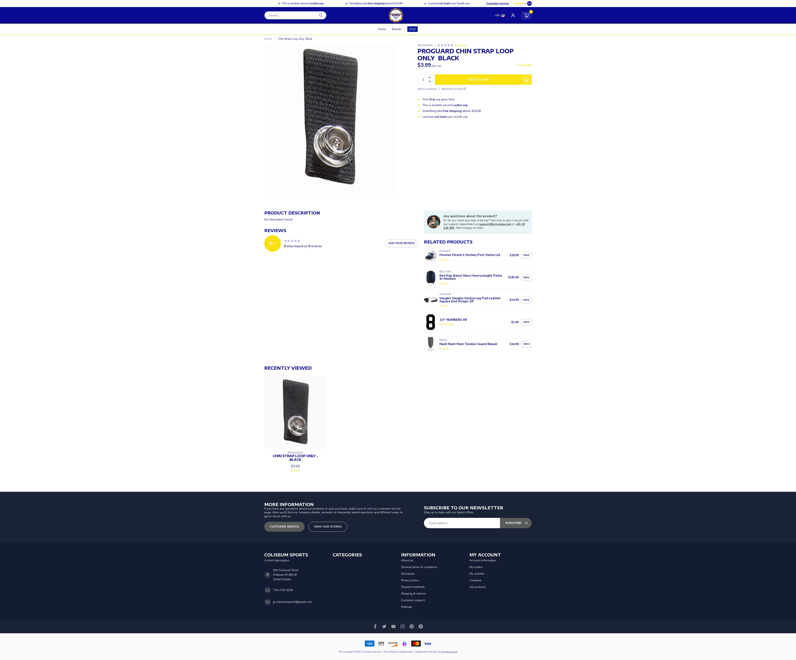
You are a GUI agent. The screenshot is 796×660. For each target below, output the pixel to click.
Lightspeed (405, 651)
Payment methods (413, 587)
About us (407, 560)
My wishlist (477, 574)
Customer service (497, 3)
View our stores (328, 527)
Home (382, 29)
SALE (412, 29)
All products (478, 587)
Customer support (413, 600)
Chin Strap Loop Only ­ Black (295, 39)
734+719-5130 (283, 590)
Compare (475, 580)
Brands (396, 29)
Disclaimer (408, 574)
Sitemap (406, 607)
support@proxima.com (495, 224)
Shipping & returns (413, 594)
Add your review (401, 243)
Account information (483, 560)
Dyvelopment (449, 651)
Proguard (425, 45)
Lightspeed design (426, 651)
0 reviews (460, 45)
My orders (476, 567)
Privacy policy (410, 580)
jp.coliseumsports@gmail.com (292, 602)
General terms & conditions (419, 567)
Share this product (452, 89)
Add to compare (427, 89)
